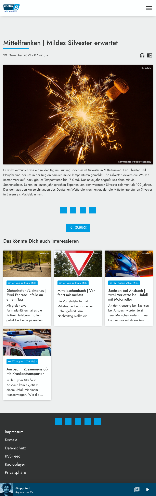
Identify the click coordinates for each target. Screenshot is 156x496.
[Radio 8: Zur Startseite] (73, 8)
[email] (97, 421)
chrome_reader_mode (149, 55)
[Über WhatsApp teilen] (83, 210)
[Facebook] (58, 421)
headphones (142, 55)
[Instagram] (68, 421)
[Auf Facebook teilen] (63, 210)
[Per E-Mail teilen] (92, 210)
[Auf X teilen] (73, 210)
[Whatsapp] (78, 421)
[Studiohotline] (87, 421)
